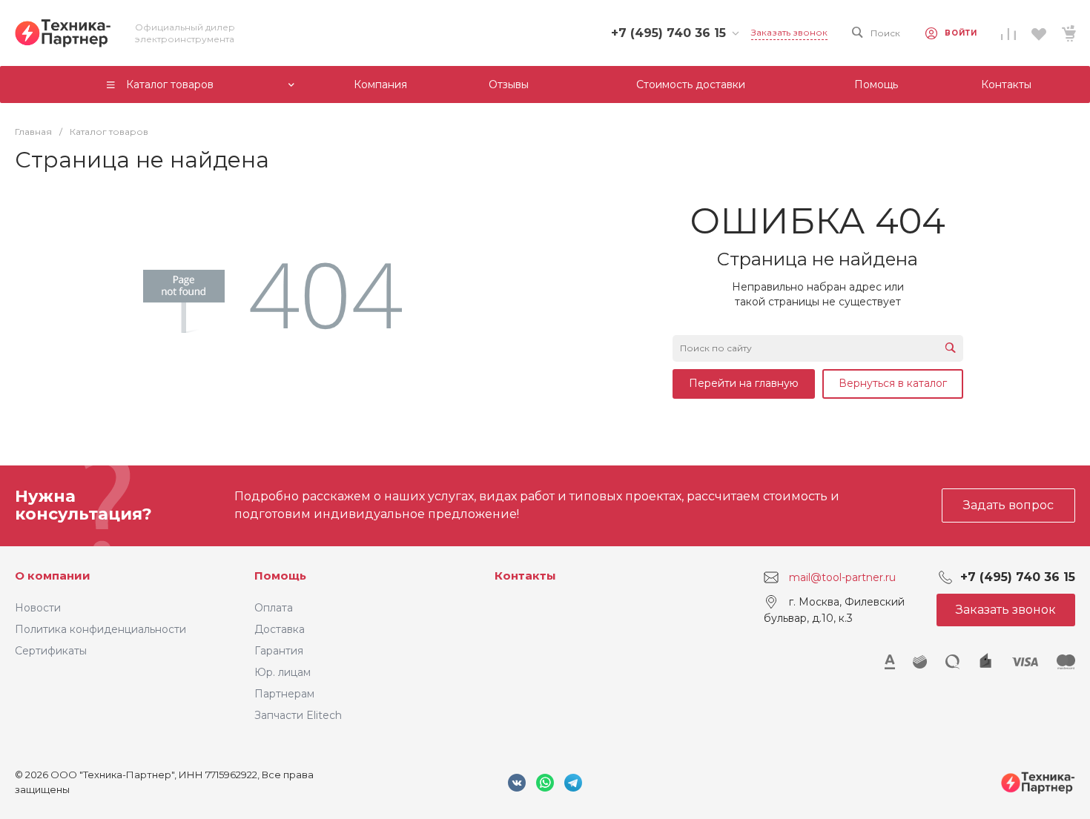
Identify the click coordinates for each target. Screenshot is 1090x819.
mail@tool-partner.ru (842, 577)
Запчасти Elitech (298, 715)
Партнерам (284, 693)
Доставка (279, 629)
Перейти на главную (744, 383)
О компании (52, 575)
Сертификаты (51, 650)
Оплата (273, 607)
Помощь (280, 575)
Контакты (525, 575)
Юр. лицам (282, 672)
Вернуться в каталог (893, 383)
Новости (38, 607)
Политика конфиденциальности (100, 629)
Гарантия (278, 650)
